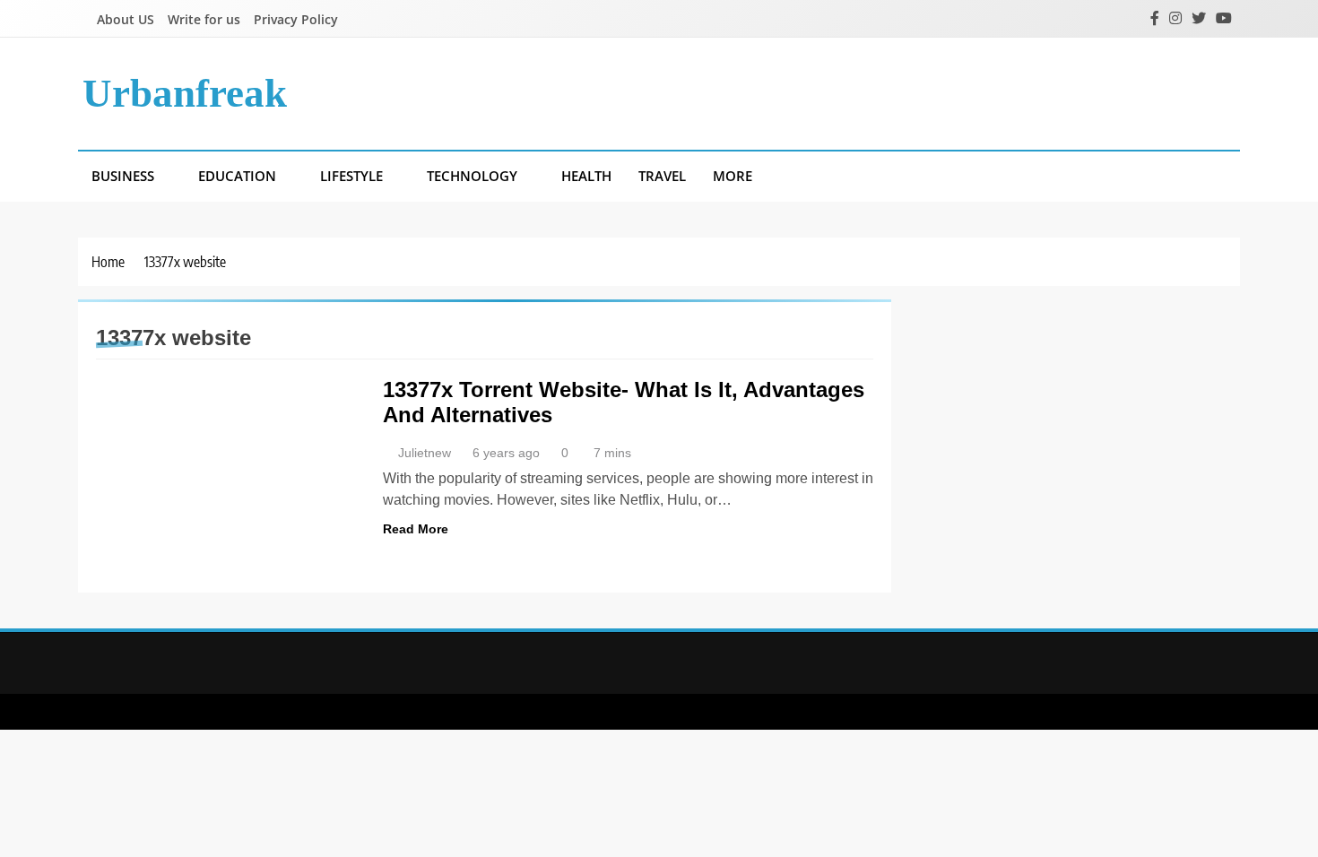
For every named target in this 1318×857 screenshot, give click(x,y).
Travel (662, 176)
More (732, 176)
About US (125, 19)
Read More (415, 529)
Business (122, 176)
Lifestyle (351, 176)
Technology (472, 176)
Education (237, 176)
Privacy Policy (296, 19)
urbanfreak (184, 93)
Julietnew (424, 453)
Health (586, 176)
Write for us (204, 19)
